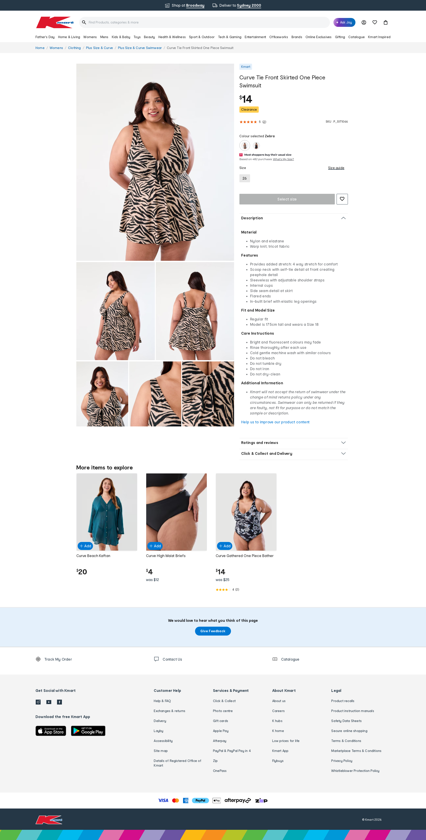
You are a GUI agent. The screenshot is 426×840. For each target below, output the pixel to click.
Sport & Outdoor (202, 37)
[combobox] (204, 22)
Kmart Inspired (379, 37)
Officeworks (278, 37)
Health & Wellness (172, 37)
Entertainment (255, 37)
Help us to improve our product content (275, 422)
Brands (297, 37)
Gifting (340, 37)
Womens (90, 37)
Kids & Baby (121, 37)
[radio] (155, 162)
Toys (137, 37)
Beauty (149, 37)
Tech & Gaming (230, 37)
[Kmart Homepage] (55, 22)
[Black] (256, 145)
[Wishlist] (375, 22)
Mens (104, 37)
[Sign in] (364, 22)
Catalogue (356, 37)
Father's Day (45, 37)
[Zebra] (244, 145)
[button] (385, 22)
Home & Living (69, 37)
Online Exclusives (318, 37)
